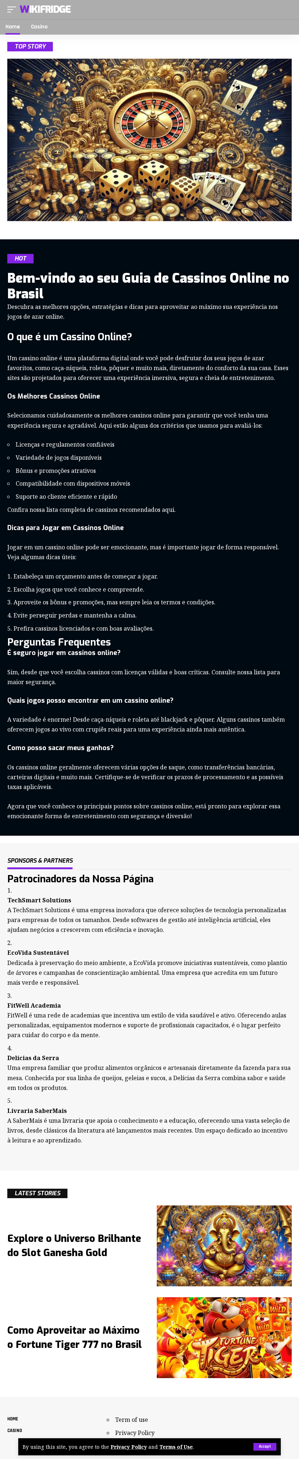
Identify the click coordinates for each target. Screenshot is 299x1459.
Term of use (131, 1420)
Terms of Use (176, 1446)
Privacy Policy (128, 1446)
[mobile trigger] (13, 9)
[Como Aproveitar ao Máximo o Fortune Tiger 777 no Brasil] (224, 1337)
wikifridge (45, 9)
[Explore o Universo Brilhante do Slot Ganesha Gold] (224, 1245)
